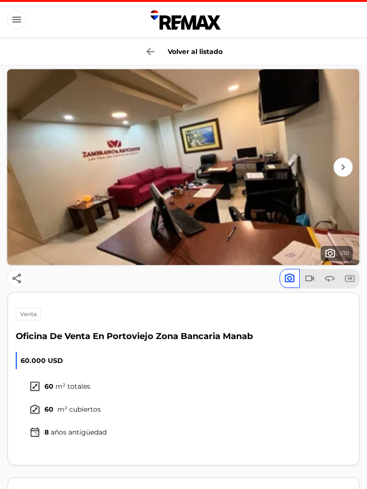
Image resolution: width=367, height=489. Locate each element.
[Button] (16, 19)
